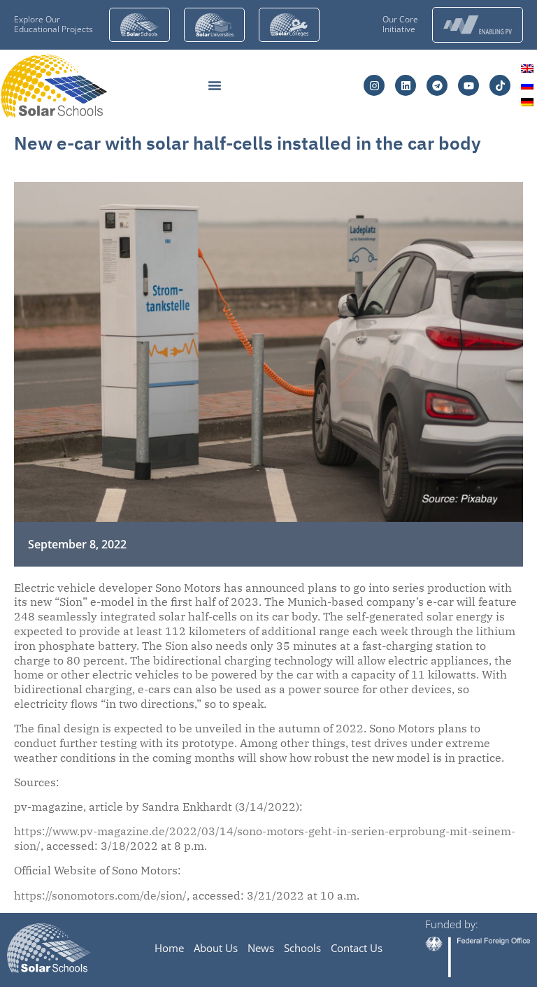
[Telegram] (437, 85)
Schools (302, 948)
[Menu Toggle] (215, 85)
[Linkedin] (405, 85)
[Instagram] (374, 85)
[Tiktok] (499, 85)
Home (169, 948)
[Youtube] (468, 85)
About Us (216, 948)
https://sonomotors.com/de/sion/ (100, 895)
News (261, 948)
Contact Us (356, 948)
